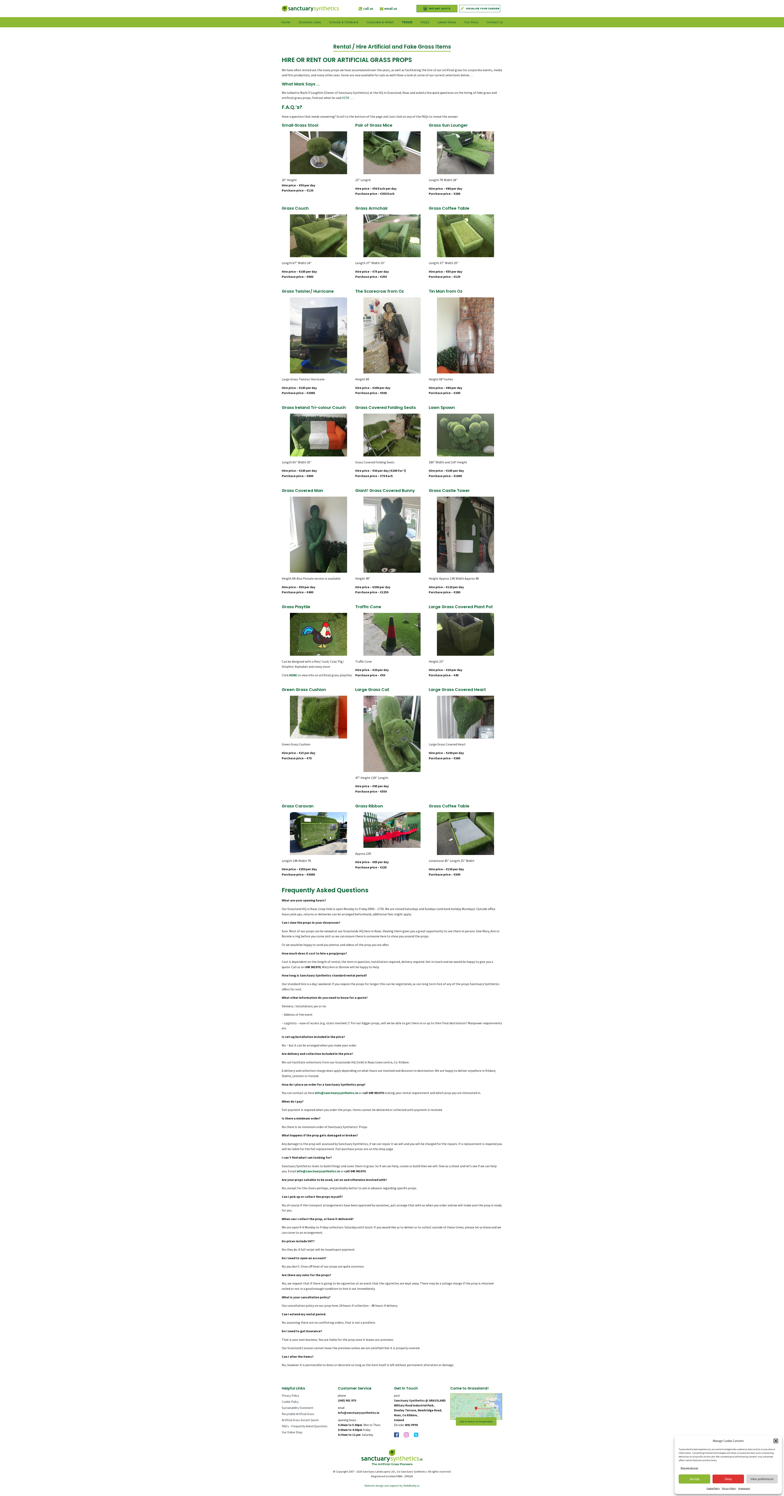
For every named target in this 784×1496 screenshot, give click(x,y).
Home (285, 22)
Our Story (471, 22)
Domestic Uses (309, 22)
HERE (346, 98)
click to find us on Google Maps (476, 1421)
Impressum (744, 1488)
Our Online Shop (292, 1432)
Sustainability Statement (297, 1408)
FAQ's (425, 22)
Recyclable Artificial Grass (298, 1414)
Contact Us (495, 22)
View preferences (762, 1479)
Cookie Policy (713, 1488)
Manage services (689, 1467)
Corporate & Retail (379, 22)
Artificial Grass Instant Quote (300, 1420)
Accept (694, 1479)
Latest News (446, 22)
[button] (776, 1441)
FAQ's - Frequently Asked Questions (304, 1426)
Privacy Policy (729, 1488)
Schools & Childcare (343, 22)
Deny (728, 1479)
